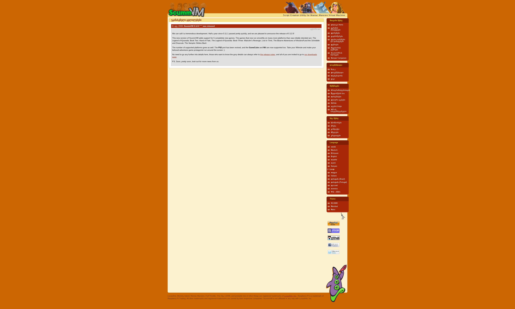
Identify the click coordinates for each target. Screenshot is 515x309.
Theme (332, 199)
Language (334, 143)
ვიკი (333, 79)
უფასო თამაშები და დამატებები (338, 40)
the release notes (267, 54)
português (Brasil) (338, 179)
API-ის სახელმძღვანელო (338, 110)
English (334, 156)
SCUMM (334, 203)
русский (334, 185)
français (334, 166)
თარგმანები (336, 97)
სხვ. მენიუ (334, 118)
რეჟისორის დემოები (336, 49)
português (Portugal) (339, 182)
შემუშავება (334, 86)
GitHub (333, 103)
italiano (334, 176)
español (334, 160)
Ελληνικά (334, 153)
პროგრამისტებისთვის (340, 90)
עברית (329, 169)
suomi (333, 163)
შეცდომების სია (338, 93)
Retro (333, 210)
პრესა (333, 126)
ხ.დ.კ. (333, 69)
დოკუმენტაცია (336, 65)
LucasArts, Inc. (290, 296)
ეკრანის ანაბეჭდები (336, 29)
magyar (334, 173)
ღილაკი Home (337, 25)
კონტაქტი (335, 129)
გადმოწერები (337, 36)
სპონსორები (336, 123)
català (333, 147)
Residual (334, 206)
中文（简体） (336, 192)
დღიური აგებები (338, 100)
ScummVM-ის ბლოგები (336, 54)
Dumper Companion (338, 58)
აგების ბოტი (336, 106)
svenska (334, 189)
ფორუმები (335, 33)
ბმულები (335, 132)
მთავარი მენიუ (336, 20)
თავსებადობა (337, 76)
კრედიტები (336, 136)
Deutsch (334, 150)
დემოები (335, 45)
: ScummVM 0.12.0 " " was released (193, 26)
